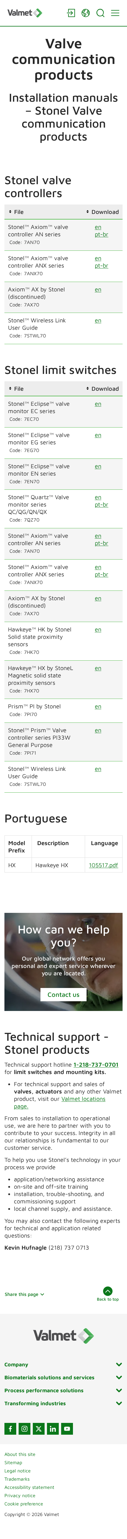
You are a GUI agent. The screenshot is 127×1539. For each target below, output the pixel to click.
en (98, 226)
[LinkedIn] (53, 1429)
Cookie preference (23, 1503)
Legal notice (17, 1470)
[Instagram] (24, 1429)
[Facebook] (10, 1429)
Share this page (21, 1294)
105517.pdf (103, 865)
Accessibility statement (29, 1487)
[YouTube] (67, 1429)
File (19, 211)
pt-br (101, 234)
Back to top (108, 1299)
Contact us (63, 994)
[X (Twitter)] (39, 1429)
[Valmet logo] (34, 13)
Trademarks (17, 1479)
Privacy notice (19, 1495)
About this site (19, 1454)
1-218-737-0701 (96, 1064)
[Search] (100, 13)
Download (105, 211)
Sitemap (13, 1462)
